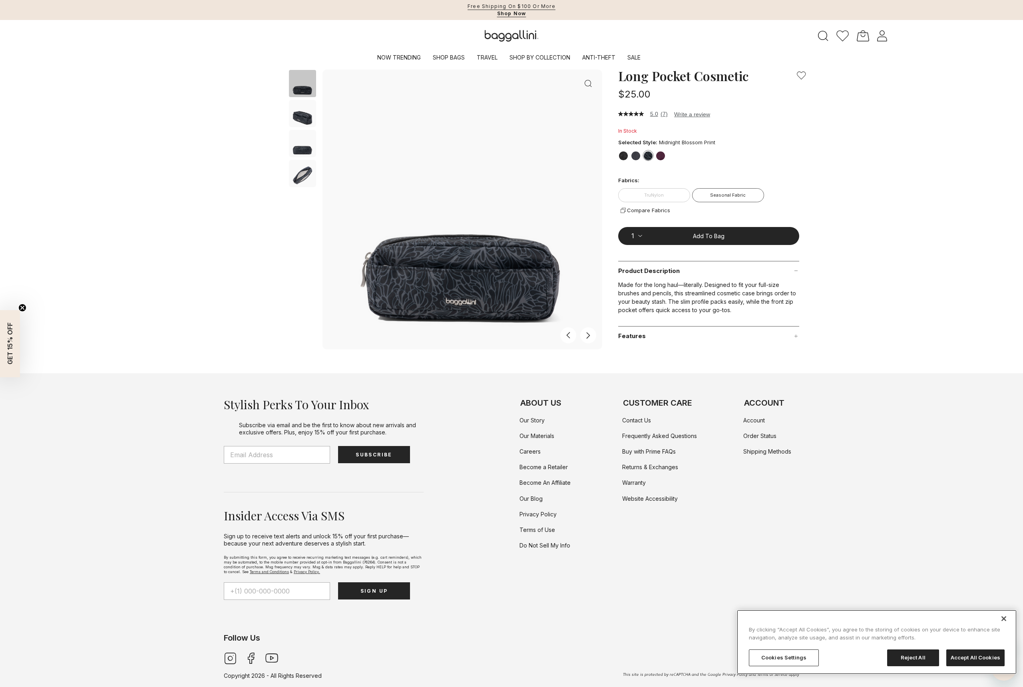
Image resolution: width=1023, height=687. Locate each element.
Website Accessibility (650, 498)
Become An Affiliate (545, 482)
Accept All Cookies (975, 657)
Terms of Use (537, 529)
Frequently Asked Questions (659, 435)
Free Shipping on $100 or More (511, 6)
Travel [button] (487, 57)
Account (754, 420)
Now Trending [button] (399, 57)
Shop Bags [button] (449, 57)
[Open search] (823, 36)
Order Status (759, 435)
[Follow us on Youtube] (271, 657)
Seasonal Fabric (728, 195)
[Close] (1004, 618)
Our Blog (531, 498)
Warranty (634, 482)
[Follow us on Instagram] (230, 657)
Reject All (913, 657)
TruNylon (654, 195)
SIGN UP (374, 591)
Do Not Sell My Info (544, 545)
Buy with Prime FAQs (649, 451)
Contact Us (636, 420)
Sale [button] (634, 57)
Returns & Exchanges (650, 467)
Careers (530, 451)
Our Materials (536, 435)
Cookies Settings (783, 657)
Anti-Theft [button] (598, 57)
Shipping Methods (767, 451)
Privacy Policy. (307, 572)
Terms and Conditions (269, 572)
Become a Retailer (543, 467)
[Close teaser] (22, 308)
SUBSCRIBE (374, 455)
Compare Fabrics (648, 210)
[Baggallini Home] (512, 36)
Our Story (532, 420)
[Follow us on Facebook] (251, 657)
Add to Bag (708, 235)
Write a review (692, 114)
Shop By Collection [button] (540, 57)
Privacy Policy (538, 514)
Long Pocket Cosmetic (683, 76)
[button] (842, 36)
